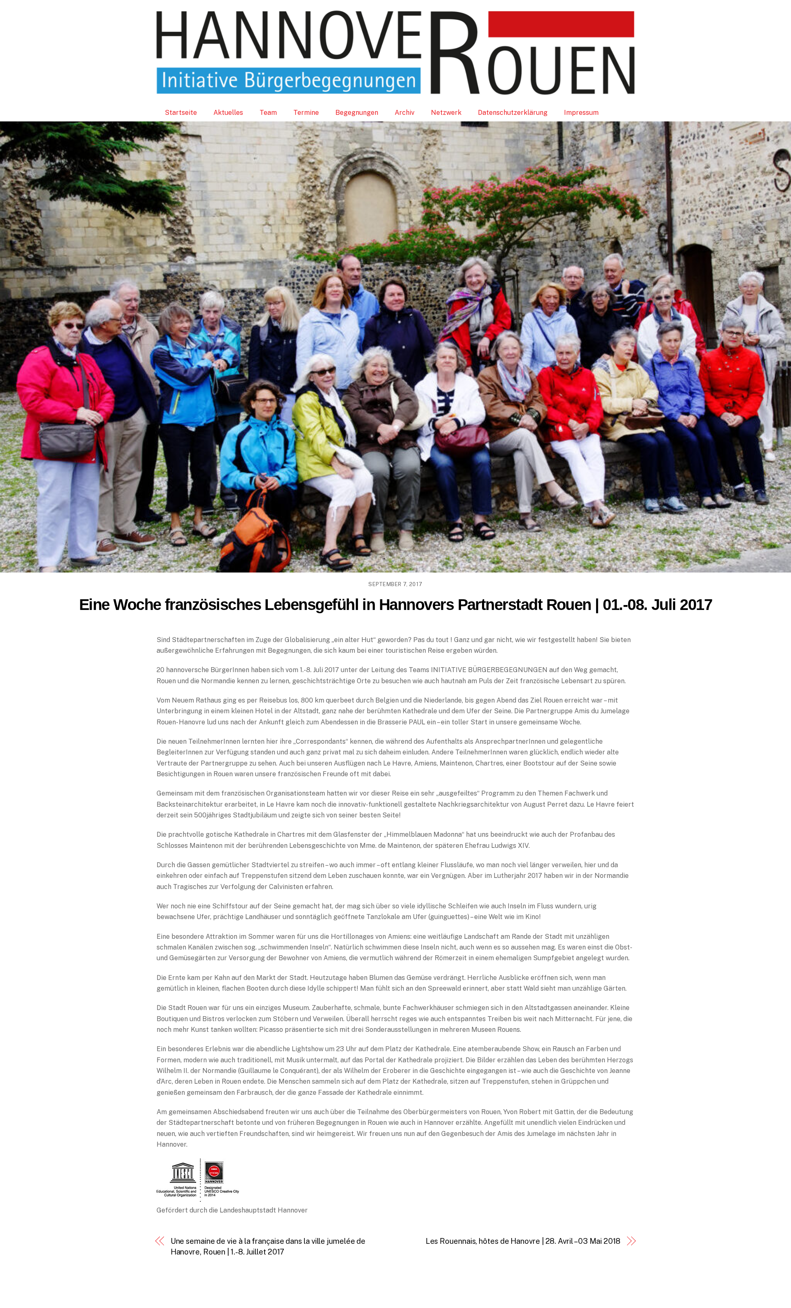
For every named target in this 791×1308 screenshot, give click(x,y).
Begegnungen (356, 112)
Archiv (404, 112)
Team (268, 112)
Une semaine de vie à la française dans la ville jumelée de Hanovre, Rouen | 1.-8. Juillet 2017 (268, 1246)
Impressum (581, 112)
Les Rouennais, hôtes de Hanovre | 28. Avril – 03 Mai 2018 (523, 1241)
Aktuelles (228, 112)
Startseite (181, 112)
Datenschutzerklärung (513, 112)
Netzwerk (446, 112)
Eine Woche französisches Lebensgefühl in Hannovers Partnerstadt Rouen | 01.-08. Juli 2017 (395, 604)
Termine (306, 112)
